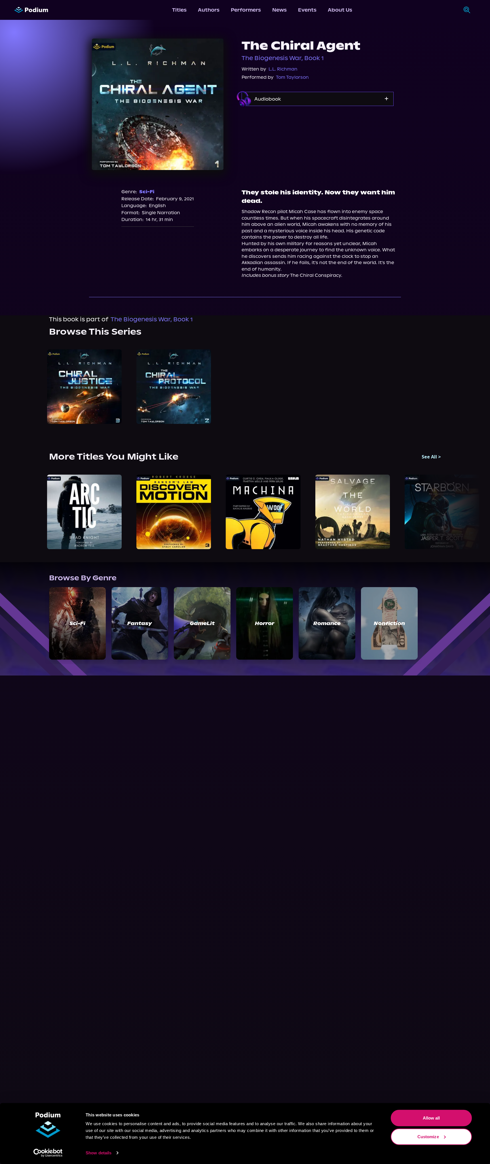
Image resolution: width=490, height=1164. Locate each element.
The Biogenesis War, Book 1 (283, 58)
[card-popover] (84, 386)
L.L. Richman (283, 69)
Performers (246, 10)
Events (307, 10)
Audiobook (267, 99)
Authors (208, 10)
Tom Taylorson (292, 77)
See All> (431, 457)
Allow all (431, 1118)
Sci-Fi (146, 191)
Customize (428, 1136)
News (279, 10)
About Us (340, 10)
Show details (98, 1152)
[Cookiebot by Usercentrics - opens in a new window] (48, 1153)
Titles (179, 10)
